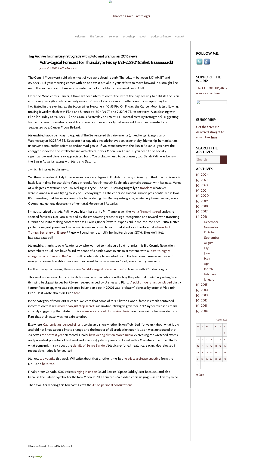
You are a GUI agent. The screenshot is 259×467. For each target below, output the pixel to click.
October (209, 232)
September (211, 238)
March (208, 269)
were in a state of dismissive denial (106, 311)
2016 (204, 217)
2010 (204, 311)
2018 (204, 206)
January (209, 280)
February (210, 274)
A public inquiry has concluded (151, 282)
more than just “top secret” (76, 306)
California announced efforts (63, 324)
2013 (204, 295)
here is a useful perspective (142, 359)
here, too (48, 364)
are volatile (47, 359)
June (207, 253)
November (211, 227)
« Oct (200, 375)
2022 (204, 185)
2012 (204, 300)
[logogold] (129, 16)
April (207, 264)
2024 (204, 175)
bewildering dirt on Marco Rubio (111, 335)
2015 (204, 285)
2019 (204, 201)
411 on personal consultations (112, 385)
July (206, 248)
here (77, 293)
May (207, 259)
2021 (204, 191)
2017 (204, 211)
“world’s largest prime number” (103, 269)
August (209, 243)
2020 (205, 196)
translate (146, 188)
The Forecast (69, 68)
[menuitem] (80, 36)
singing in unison (85, 372)
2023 (204, 180)
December (211, 222)
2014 (204, 290)
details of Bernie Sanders (90, 345)
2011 (204, 306)
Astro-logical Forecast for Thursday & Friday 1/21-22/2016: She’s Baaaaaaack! (106, 62)
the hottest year (53, 335)
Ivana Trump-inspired (146, 211)
